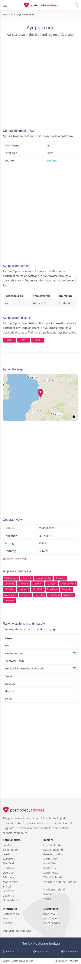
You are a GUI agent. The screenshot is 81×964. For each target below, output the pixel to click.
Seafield (23, 583)
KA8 (38, 340)
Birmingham (10, 849)
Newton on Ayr (43, 578)
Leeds (6, 854)
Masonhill (23, 589)
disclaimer (61, 960)
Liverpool (8, 872)
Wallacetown (11, 578)
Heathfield (54, 594)
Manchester (10, 882)
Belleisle (66, 589)
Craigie (52, 583)
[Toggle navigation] (5, 5)
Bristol (7, 886)
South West (50, 872)
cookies (74, 960)
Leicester (8, 891)
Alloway (25, 594)
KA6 (9, 340)
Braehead (52, 589)
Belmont (60, 578)
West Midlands (52, 877)
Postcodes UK (11, 914)
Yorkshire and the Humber (60, 882)
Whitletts (68, 594)
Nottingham (10, 900)
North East (50, 859)
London (7, 845)
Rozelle (9, 589)
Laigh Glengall (68, 583)
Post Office (50, 918)
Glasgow (8, 859)
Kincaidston (10, 594)
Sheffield (8, 863)
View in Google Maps (16, 558)
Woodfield (38, 589)
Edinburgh (9, 877)
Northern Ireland (54, 889)
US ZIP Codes (51, 923)
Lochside (9, 583)
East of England (53, 849)
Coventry (8, 895)
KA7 (23, 340)
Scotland (52, 160)
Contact (7, 923)
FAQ (5, 918)
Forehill (27, 578)
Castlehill (38, 583)
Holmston (39, 594)
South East (50, 868)
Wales (47, 898)
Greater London (53, 854)
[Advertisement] (40, 81)
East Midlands (52, 845)
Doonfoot (9, 600)
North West (50, 863)
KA (6, 303)
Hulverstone (23, 930)
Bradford (8, 868)
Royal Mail (49, 914)
